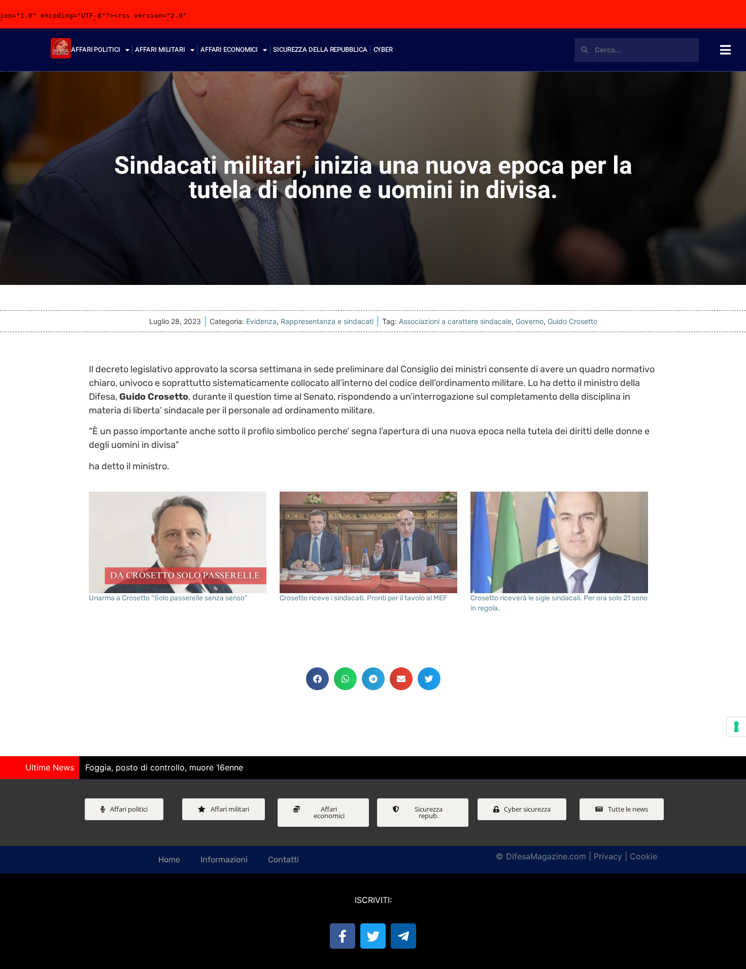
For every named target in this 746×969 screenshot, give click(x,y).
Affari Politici (95, 49)
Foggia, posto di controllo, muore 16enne (164, 767)
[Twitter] (373, 936)
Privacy (608, 856)
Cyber (383, 49)
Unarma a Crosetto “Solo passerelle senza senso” (168, 598)
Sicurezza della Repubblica (320, 49)
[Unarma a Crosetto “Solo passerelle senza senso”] (179, 542)
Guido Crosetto (572, 321)
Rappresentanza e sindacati (327, 321)
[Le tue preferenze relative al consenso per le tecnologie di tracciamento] (736, 726)
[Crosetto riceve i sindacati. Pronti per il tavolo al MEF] (370, 542)
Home (169, 859)
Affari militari (160, 49)
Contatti (283, 859)
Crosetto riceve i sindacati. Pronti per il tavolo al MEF (363, 598)
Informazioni (224, 859)
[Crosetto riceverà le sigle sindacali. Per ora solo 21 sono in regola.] (560, 542)
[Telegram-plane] (403, 936)
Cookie (643, 856)
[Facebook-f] (342, 936)
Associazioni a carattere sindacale (455, 321)
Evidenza (261, 321)
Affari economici (229, 49)
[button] (317, 678)
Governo (530, 321)
